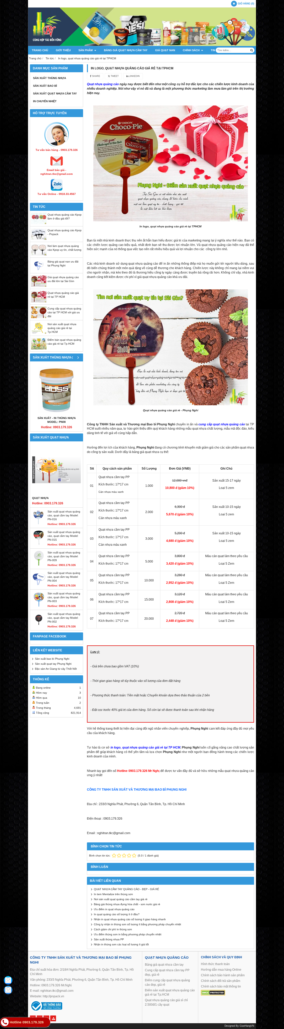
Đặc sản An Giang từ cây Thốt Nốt (56, 668)
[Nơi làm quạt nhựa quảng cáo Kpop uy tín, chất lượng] (39, 254)
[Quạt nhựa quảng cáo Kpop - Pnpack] (39, 238)
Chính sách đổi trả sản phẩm (220, 980)
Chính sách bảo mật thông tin (221, 986)
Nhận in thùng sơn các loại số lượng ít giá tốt (121, 944)
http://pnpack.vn (53, 996)
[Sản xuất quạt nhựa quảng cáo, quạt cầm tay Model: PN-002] (39, 626)
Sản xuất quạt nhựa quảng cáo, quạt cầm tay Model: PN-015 (64, 535)
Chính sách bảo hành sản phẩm (223, 975)
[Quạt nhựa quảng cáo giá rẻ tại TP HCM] (39, 301)
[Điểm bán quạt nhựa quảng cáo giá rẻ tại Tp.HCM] (39, 348)
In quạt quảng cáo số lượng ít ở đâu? (116, 914)
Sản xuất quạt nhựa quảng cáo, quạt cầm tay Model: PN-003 (64, 597)
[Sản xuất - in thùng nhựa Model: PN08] (56, 389)
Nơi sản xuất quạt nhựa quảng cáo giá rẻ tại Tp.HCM (62, 328)
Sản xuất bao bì (45, 85)
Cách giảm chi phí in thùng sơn (113, 929)
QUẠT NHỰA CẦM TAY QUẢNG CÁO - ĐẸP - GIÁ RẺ (126, 889)
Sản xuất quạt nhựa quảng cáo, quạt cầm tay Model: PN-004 (64, 576)
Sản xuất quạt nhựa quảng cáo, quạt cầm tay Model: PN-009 (64, 556)
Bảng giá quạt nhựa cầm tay (125, 50)
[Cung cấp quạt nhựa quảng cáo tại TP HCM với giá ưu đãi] (39, 317)
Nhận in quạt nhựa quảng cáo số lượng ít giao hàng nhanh (130, 919)
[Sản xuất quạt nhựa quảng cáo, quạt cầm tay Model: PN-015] (39, 544)
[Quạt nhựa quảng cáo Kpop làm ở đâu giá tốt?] (39, 223)
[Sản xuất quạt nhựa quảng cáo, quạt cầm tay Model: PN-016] (39, 524)
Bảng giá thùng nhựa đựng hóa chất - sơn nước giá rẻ (127, 904)
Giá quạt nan (165, 50)
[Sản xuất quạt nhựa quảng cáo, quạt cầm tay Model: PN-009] (39, 565)
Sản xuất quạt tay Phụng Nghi (53, 663)
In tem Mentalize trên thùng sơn (113, 894)
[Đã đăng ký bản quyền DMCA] (213, 994)
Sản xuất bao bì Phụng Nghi (52, 658)
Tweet (114, 76)
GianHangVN (247, 1026)
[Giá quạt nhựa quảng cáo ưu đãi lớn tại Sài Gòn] (39, 285)
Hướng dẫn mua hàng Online (221, 969)
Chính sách (191, 50)
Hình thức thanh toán (215, 964)
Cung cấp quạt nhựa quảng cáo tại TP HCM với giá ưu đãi (64, 312)
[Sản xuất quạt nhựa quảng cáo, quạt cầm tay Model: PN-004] (39, 585)
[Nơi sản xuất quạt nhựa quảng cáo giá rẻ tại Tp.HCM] (39, 332)
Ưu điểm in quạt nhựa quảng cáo (114, 909)
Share (95, 76)
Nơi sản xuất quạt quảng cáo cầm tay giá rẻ (120, 899)
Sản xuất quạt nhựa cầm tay (55, 93)
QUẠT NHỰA (40, 498)
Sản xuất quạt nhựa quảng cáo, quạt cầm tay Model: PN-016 (64, 515)
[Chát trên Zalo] (8, 990)
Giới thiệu (63, 50)
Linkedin (134, 76)
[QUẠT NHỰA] (56, 469)
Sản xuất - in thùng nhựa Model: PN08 (56, 419)
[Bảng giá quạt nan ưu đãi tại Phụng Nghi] (39, 270)
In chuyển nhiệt (45, 101)
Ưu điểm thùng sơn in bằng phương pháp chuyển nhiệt (127, 934)
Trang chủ (40, 50)
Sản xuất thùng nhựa (49, 78)
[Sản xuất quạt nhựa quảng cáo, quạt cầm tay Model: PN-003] (39, 606)
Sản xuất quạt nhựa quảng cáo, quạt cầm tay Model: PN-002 (64, 617)
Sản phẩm (86, 50)
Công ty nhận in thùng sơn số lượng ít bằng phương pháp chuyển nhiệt (137, 924)
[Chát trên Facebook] (8, 980)
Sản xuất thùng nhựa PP (109, 939)
